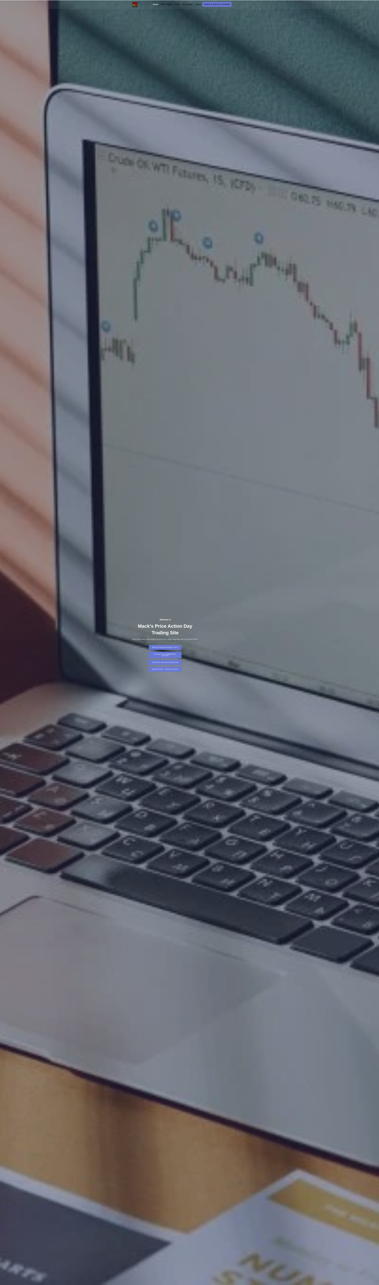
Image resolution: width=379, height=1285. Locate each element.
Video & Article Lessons (217, 4)
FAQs (177, 4)
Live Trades (187, 4)
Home (155, 4)
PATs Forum (166, 4)
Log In (198, 4)
